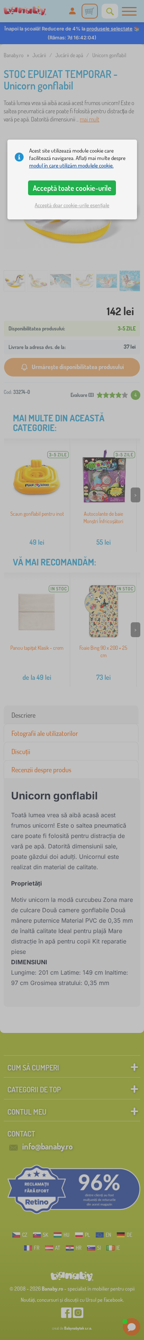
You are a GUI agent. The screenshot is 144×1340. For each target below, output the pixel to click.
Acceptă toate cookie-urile (72, 188)
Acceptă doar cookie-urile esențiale (72, 205)
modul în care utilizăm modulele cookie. (71, 165)
